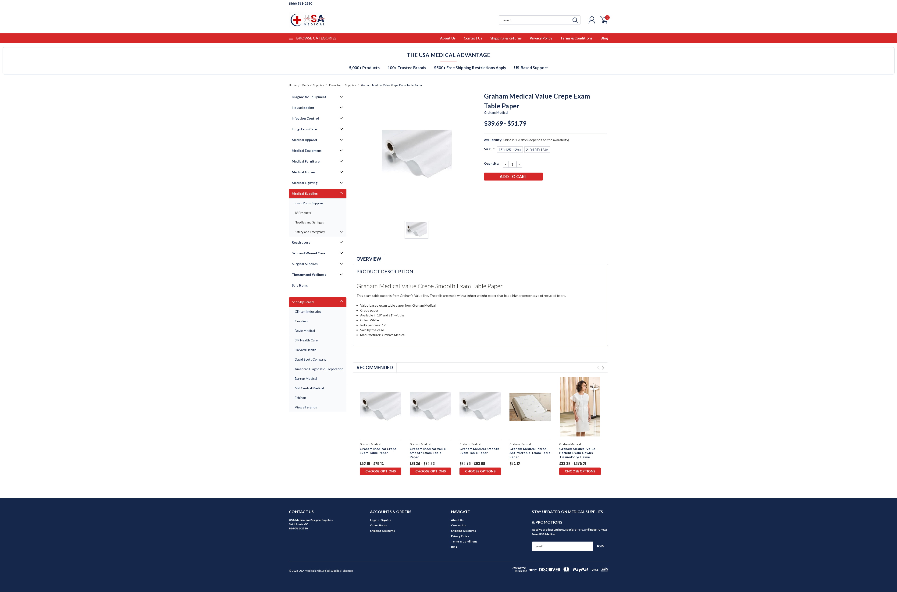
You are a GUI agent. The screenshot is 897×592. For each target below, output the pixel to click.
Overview (368, 259)
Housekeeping (303, 108)
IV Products (303, 213)
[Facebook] (487, 188)
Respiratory (301, 242)
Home (293, 85)
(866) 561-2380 (300, 3)
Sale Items (300, 285)
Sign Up (386, 520)
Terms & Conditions (576, 38)
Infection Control (305, 118)
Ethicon (300, 398)
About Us (448, 38)
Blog (604, 38)
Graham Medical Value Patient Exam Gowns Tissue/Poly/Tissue (577, 453)
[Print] (502, 188)
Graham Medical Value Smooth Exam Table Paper (428, 453)
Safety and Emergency (310, 232)
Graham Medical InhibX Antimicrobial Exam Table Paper (529, 453)
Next (603, 368)
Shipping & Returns (506, 38)
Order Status (378, 525)
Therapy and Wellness (309, 275)
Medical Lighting (304, 183)
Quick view (380, 407)
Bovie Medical (305, 331)
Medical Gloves (304, 172)
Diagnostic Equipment (309, 97)
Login (373, 520)
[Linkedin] (518, 188)
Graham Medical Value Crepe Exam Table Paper (391, 85)
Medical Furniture (306, 161)
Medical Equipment (307, 150)
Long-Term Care (304, 129)
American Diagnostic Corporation (319, 369)
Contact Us (473, 38)
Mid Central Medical (309, 388)
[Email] (495, 188)
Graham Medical (496, 112)
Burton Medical (306, 378)
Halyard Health (305, 350)
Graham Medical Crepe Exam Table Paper (378, 451)
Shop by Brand (303, 302)
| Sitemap (347, 570)
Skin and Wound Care (308, 253)
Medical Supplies (313, 85)
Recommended (374, 367)
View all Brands (306, 407)
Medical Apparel (304, 140)
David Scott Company (310, 359)
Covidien (301, 321)
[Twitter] (510, 188)
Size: (489, 149)
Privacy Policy (541, 38)
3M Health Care (306, 340)
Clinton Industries (308, 311)
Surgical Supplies (305, 264)
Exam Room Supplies (342, 85)
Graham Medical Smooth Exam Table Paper (479, 451)
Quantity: (491, 163)
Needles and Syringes (309, 222)
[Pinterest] (525, 188)
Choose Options (380, 471)
